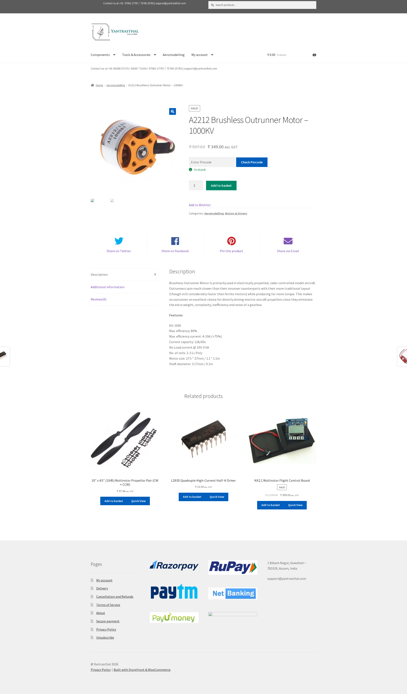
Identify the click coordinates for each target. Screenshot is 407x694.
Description (99, 274)
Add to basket (221, 185)
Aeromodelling (174, 55)
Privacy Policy (106, 629)
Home (99, 85)
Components (100, 55)
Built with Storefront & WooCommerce (142, 670)
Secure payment (108, 621)
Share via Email (288, 251)
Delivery (102, 588)
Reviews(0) (98, 299)
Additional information (107, 287)
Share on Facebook (175, 251)
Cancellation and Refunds (114, 596)
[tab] (125, 274)
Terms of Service (108, 605)
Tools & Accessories (136, 55)
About (100, 613)
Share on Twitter (119, 251)
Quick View (138, 501)
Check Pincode (252, 162)
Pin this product (231, 251)
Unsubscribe (105, 637)
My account (199, 55)
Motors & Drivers (236, 213)
